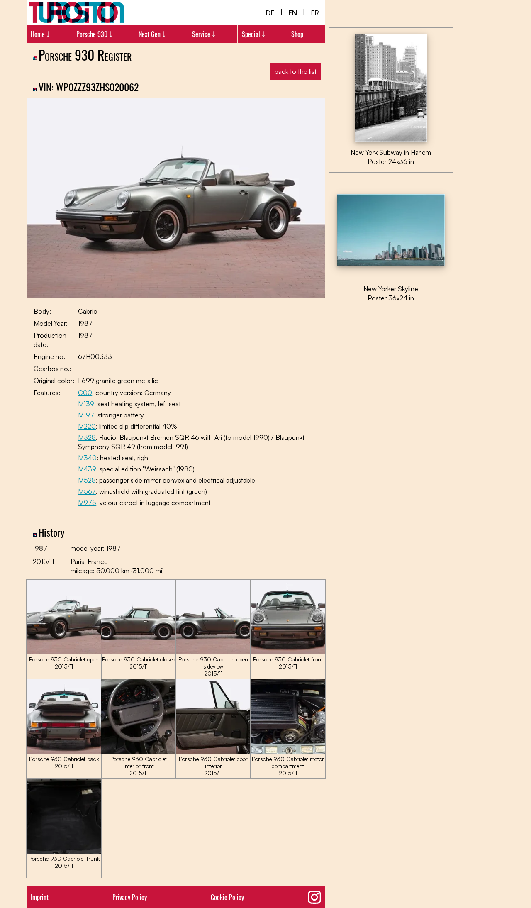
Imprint (40, 897)
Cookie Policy (227, 897)
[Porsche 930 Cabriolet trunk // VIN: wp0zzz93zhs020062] (64, 851)
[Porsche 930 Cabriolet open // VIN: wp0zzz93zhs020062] (64, 652)
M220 (87, 426)
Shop (297, 34)
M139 (86, 404)
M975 (87, 502)
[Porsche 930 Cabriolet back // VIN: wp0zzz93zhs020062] (64, 752)
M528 (87, 480)
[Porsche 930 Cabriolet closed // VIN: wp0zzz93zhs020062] (138, 652)
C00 (85, 392)
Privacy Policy (129, 897)
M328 (87, 437)
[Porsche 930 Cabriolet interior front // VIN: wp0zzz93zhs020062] (138, 752)
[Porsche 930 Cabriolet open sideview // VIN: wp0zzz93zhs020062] (213, 652)
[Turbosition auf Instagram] (314, 897)
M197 (86, 415)
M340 (87, 458)
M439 (87, 469)
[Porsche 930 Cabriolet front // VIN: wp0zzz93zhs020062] (288, 652)
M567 (87, 491)
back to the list (296, 71)
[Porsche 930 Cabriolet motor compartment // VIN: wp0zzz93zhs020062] (288, 752)
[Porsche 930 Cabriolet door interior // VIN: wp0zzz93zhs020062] (213, 752)
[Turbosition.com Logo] (76, 12)
